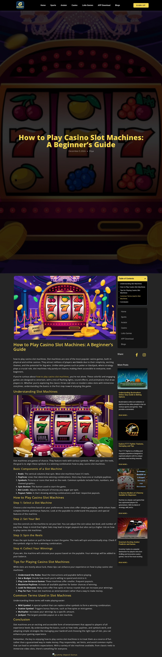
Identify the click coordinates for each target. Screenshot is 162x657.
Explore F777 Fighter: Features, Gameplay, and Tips (131, 445)
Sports (53, 5)
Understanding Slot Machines (131, 284)
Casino (74, 5)
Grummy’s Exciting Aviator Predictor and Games (129, 543)
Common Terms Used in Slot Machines (130, 297)
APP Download (104, 5)
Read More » (123, 415)
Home (43, 5)
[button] (145, 279)
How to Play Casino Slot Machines (132, 287)
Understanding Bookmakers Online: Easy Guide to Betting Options (130, 395)
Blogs (117, 5)
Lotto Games (87, 5)
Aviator (64, 5)
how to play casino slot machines (52, 376)
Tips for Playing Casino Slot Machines (130, 291)
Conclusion (124, 302)
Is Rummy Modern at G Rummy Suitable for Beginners (131, 494)
